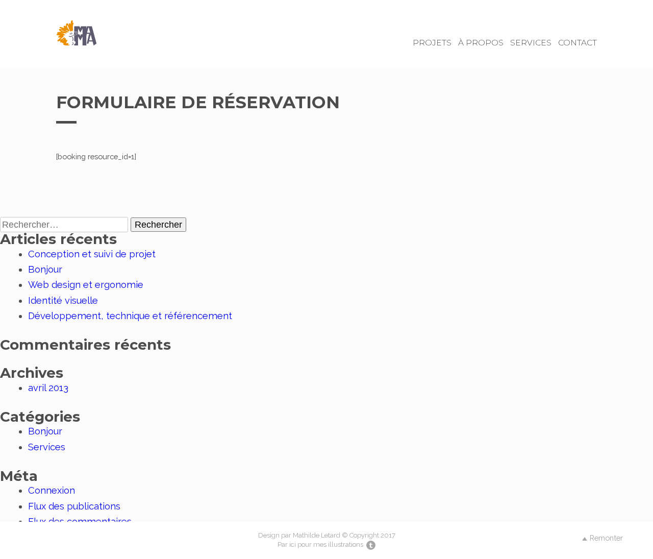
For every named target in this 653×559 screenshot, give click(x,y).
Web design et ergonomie (85, 284)
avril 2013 (48, 387)
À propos (481, 42)
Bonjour (45, 269)
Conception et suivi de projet (92, 254)
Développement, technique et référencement (130, 315)
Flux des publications (74, 506)
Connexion (51, 490)
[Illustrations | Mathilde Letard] (370, 544)
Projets (432, 42)
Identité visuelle (63, 300)
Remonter (606, 537)
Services (530, 42)
